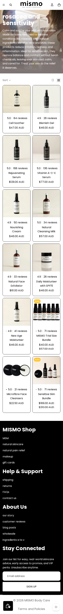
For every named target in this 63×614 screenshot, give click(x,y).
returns (7, 486)
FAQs (6, 492)
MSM (6, 438)
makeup (8, 456)
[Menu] (3, 5)
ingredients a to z (13, 540)
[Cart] (59, 4)
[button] (7, 80)
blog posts (9, 527)
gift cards (9, 462)
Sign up (31, 586)
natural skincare (13, 444)
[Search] (10, 4)
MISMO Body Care (37, 600)
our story (8, 515)
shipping (8, 480)
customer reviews (14, 521)
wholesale (9, 534)
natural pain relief (14, 450)
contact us (9, 498)
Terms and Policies (31, 609)
